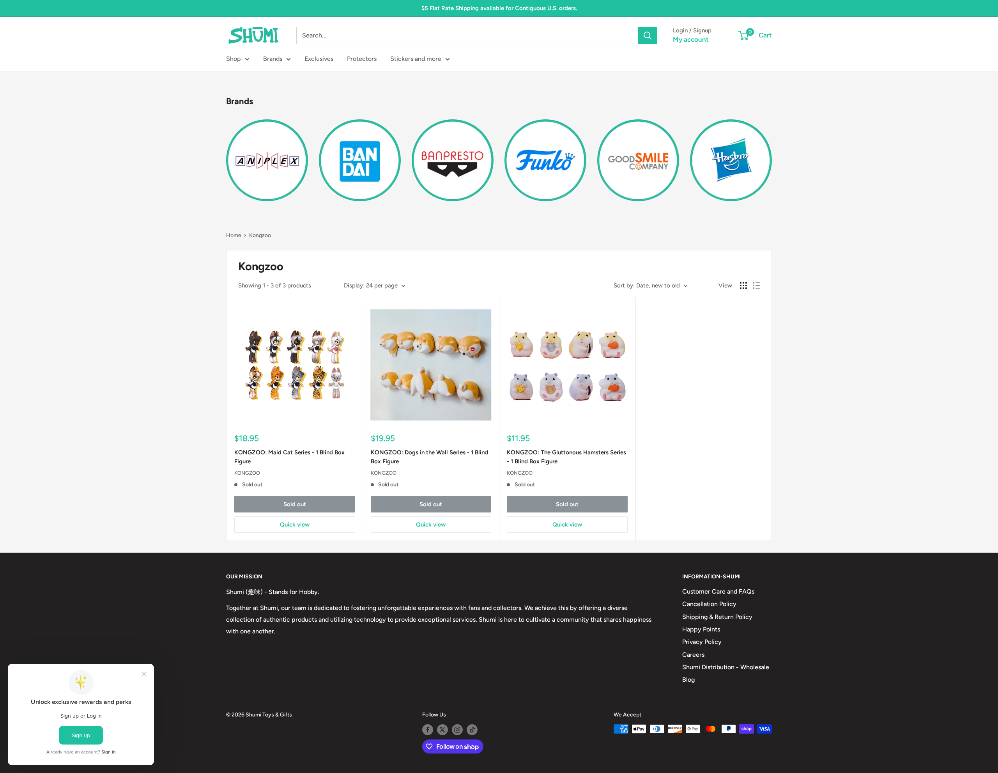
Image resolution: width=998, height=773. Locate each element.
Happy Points (701, 629)
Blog (688, 679)
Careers (693, 654)
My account (691, 39)
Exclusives (318, 58)
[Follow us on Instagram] (457, 729)
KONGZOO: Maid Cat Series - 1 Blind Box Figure (289, 457)
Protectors (362, 58)
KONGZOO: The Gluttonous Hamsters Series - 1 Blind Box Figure (566, 457)
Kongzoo (260, 235)
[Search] (647, 35)
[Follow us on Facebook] (427, 729)
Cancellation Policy (709, 604)
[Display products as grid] (743, 285)
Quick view (295, 524)
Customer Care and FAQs (718, 591)
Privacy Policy (702, 641)
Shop (233, 58)
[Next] (772, 155)
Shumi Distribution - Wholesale (725, 667)
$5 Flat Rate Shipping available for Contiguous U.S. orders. (499, 8)
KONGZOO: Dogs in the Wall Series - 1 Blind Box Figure (429, 457)
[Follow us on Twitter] (442, 729)
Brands (272, 58)
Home (233, 235)
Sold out (294, 504)
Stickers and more (415, 58)
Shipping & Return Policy (717, 617)
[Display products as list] (756, 285)
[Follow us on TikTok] (472, 729)
